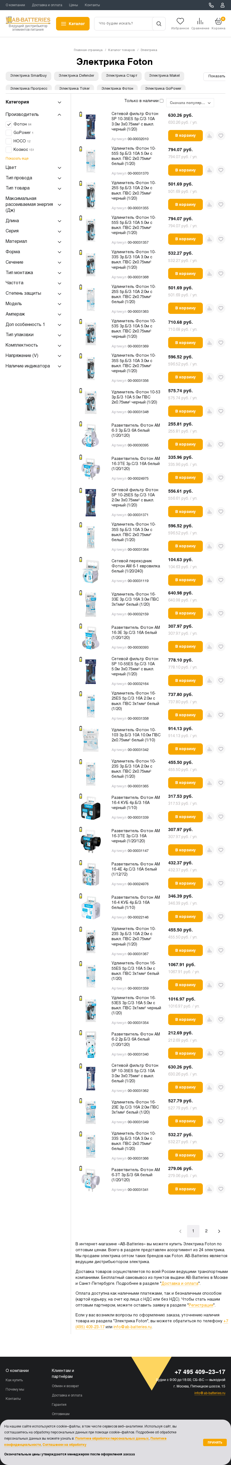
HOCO (22, 141)
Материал (16, 241)
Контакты (92, 5)
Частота (14, 283)
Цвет (11, 168)
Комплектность (22, 345)
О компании (15, 5)
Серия (12, 231)
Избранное (180, 28)
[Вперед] (219, 1231)
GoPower (24, 133)
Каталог (77, 23)
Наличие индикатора (28, 366)
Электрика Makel (164, 76)
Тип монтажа (19, 273)
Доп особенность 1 (25, 325)
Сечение (14, 262)
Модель (14, 304)
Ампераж (15, 314)
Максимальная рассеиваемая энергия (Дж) (29, 205)
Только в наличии (142, 101)
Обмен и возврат (65, 1386)
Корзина (218, 23)
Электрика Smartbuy (28, 76)
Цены (73, 5)
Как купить (14, 1380)
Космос (24, 150)
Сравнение (200, 28)
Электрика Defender (76, 76)
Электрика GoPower (163, 89)
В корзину (185, 135)
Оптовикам (61, 1414)
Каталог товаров (121, 50)
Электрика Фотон (117, 89)
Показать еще (17, 158)
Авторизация (222, 5)
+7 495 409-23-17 (211, 5)
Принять (215, 1442)
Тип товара (18, 188)
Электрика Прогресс (28, 89)
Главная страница (88, 50)
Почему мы (15, 1389)
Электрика (149, 50)
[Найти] (159, 23)
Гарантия (59, 1405)
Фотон (22, 124)
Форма (13, 252)
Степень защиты (23, 293)
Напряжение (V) (22, 356)
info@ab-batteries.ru (133, 1327)
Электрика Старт (121, 76)
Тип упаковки (20, 335)
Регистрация (201, 1305)
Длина (12, 221)
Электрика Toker (74, 89)
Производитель (22, 115)
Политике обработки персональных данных (112, 1438)
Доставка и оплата (47, 5)
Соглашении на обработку (64, 1445)
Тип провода (19, 178)
